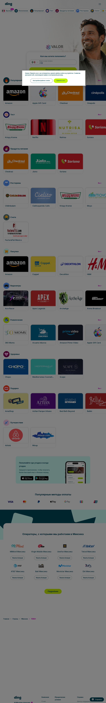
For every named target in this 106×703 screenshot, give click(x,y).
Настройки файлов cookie (41, 80)
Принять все (61, 80)
